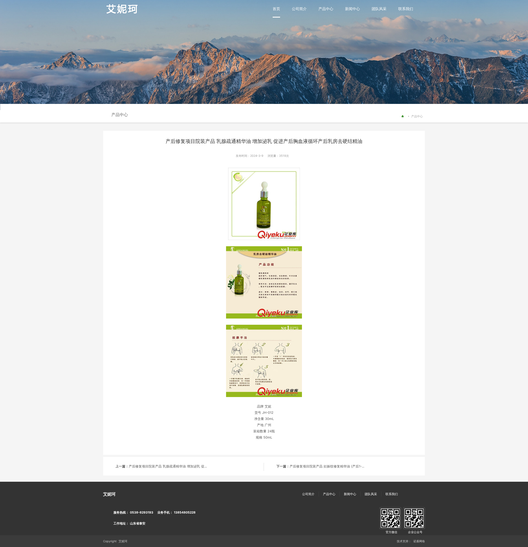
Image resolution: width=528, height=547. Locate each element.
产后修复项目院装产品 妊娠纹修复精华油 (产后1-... (327, 466)
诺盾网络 (419, 541)
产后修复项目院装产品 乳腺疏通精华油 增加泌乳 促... (168, 466)
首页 (276, 9)
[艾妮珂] (122, 13)
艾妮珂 (123, 541)
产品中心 (325, 9)
